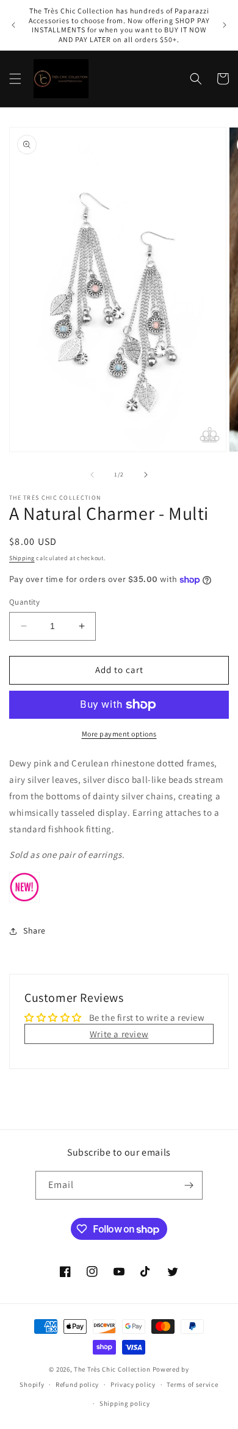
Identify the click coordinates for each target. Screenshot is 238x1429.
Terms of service (192, 1384)
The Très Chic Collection (112, 1369)
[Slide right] (145, 474)
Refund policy (77, 1384)
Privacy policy (133, 1384)
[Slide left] (92, 474)
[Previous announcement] (13, 25)
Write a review (119, 1034)
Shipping (22, 558)
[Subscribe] (188, 1185)
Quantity (24, 602)
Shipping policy (124, 1403)
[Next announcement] (224, 25)
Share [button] (34, 930)
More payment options (119, 733)
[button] (15, 78)
